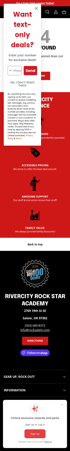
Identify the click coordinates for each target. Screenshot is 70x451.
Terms (19, 138)
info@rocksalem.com (35, 330)
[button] (64, 12)
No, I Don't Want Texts (22, 83)
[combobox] (10, 70)
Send (30, 70)
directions (35, 340)
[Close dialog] (36, 8)
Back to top (35, 244)
